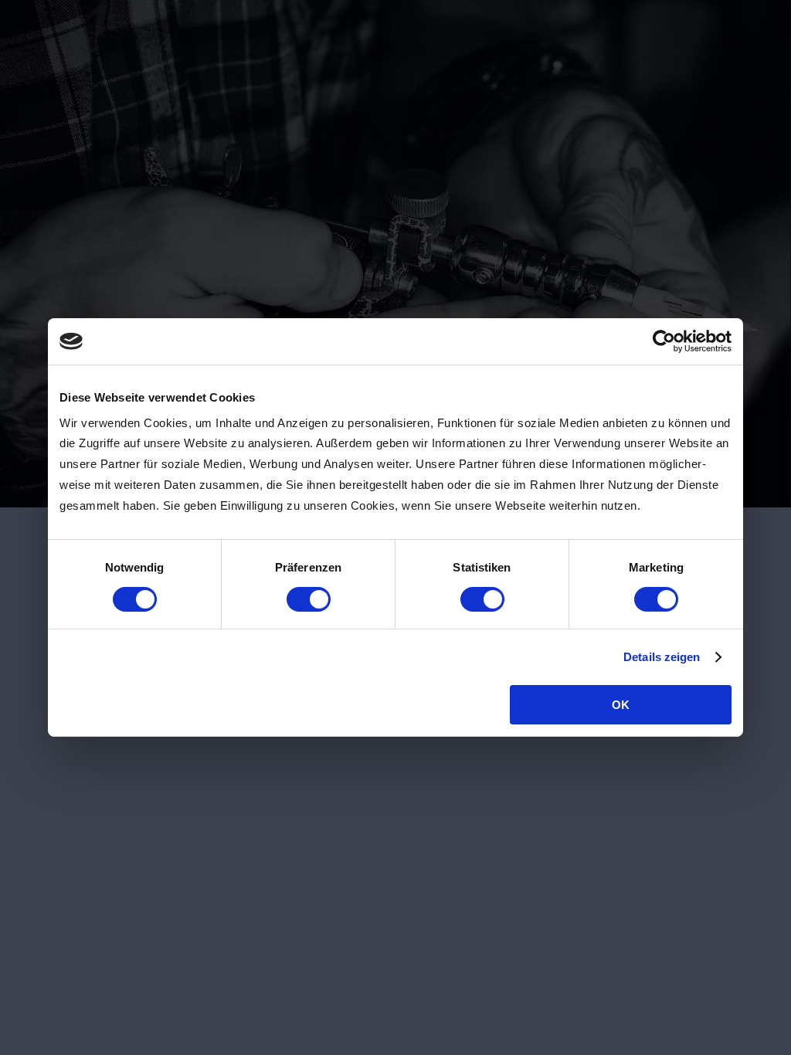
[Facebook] (51, 783)
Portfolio (527, 109)
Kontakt (603, 109)
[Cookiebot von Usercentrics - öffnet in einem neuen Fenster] (664, 341)
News (272, 109)
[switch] (309, 599)
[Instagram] (85, 783)
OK (621, 704)
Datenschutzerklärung (656, 775)
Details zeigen (661, 656)
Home (209, 109)
